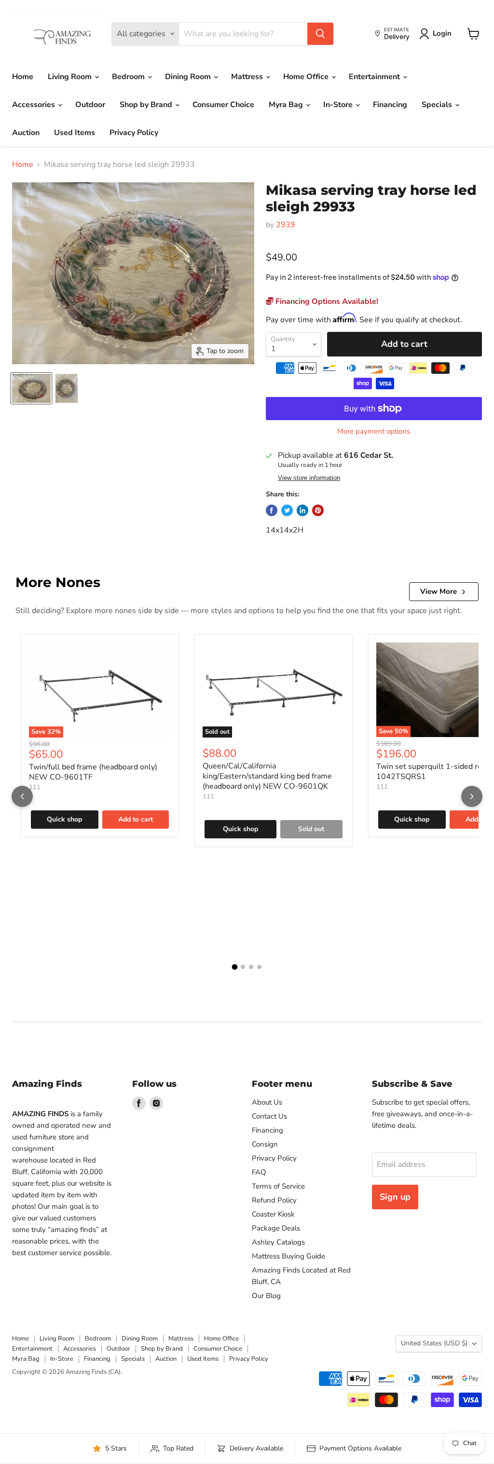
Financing (390, 104)
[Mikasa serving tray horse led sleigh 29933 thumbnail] (31, 388)
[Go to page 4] (259, 967)
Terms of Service (278, 1186)
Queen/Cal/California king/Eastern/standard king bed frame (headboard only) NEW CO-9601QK (267, 776)
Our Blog (266, 1295)
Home (22, 76)
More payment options (373, 431)
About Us (267, 1102)
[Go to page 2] (243, 967)
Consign (265, 1144)
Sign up (395, 1197)
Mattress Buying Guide (288, 1256)
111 (35, 787)
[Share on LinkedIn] (302, 510)
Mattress (248, 76)
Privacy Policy (134, 132)
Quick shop (64, 819)
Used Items (74, 132)
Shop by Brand (147, 104)
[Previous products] (22, 796)
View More (438, 591)
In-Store (339, 104)
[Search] (320, 34)
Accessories (34, 104)
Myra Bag (287, 104)
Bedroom (129, 76)
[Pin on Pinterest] (318, 510)
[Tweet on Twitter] (287, 510)
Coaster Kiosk (273, 1214)
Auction (26, 132)
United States (434, 1343)
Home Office (306, 76)
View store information (309, 478)
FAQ (259, 1172)
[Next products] (471, 796)
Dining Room (189, 76)
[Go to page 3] (251, 967)
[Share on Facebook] (271, 510)
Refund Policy (274, 1200)
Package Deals (276, 1228)
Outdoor (90, 104)
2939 (285, 224)
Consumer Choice (223, 104)
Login (442, 33)
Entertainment (375, 76)
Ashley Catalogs (278, 1242)
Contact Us (269, 1116)
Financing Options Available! (326, 301)
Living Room (71, 76)
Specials (438, 104)
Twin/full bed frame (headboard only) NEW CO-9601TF (93, 772)
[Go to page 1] (235, 967)
